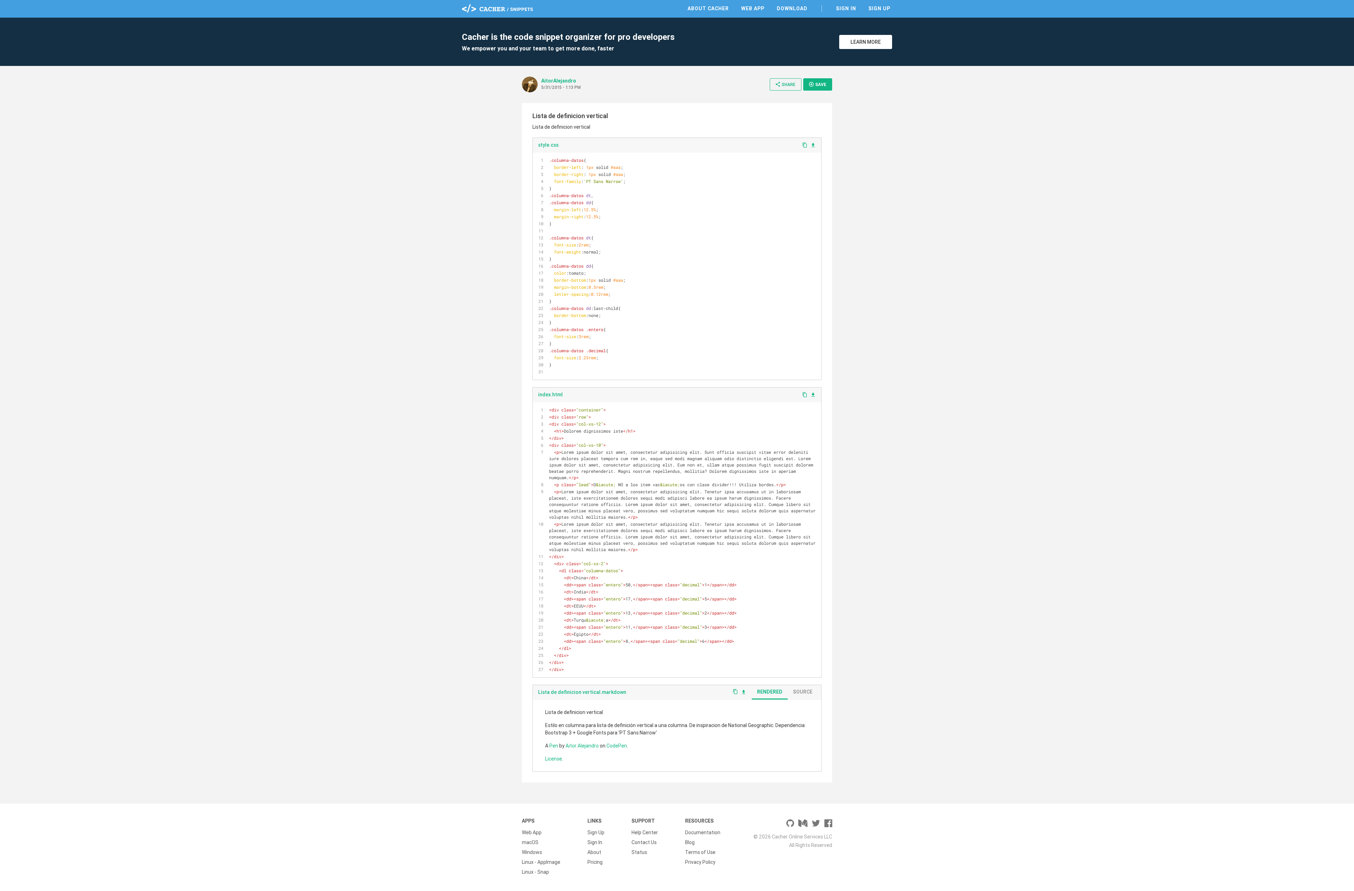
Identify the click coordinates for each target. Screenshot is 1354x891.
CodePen (616, 746)
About (594, 852)
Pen (553, 746)
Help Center (645, 832)
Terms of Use (700, 852)
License (553, 759)
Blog (690, 842)
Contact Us (644, 842)
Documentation (702, 832)
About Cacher (708, 8)
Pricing (595, 862)
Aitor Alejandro (582, 746)
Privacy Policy (700, 862)
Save (817, 84)
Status (639, 852)
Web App (752, 8)
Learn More (865, 42)
